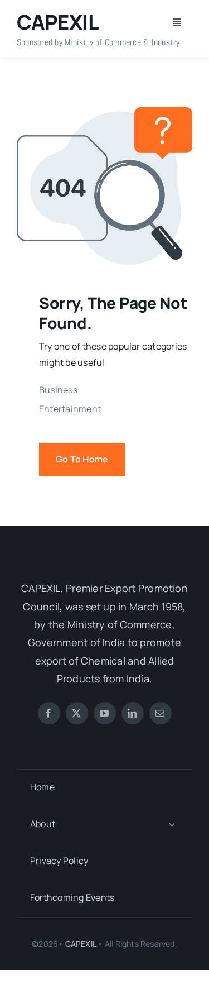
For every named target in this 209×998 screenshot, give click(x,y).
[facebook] (49, 713)
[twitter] (77, 713)
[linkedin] (132, 713)
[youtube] (105, 713)
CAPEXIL (80, 943)
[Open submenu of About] (171, 824)
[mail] (160, 713)
